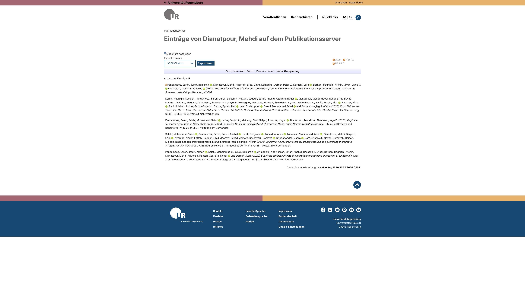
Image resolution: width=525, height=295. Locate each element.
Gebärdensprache (256, 216)
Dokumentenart (265, 71)
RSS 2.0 (339, 63)
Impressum (285, 211)
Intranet (218, 226)
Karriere (218, 216)
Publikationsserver (174, 30)
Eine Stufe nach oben (178, 53)
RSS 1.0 (350, 59)
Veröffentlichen (274, 17)
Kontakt (217, 211)
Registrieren (356, 2)
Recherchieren (301, 17)
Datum (250, 71)
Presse (217, 221)
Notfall (250, 221)
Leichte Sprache (255, 211)
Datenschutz (286, 221)
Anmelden (341, 2)
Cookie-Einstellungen (291, 226)
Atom (338, 59)
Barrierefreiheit (287, 216)
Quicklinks (330, 17)
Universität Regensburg (185, 2)
